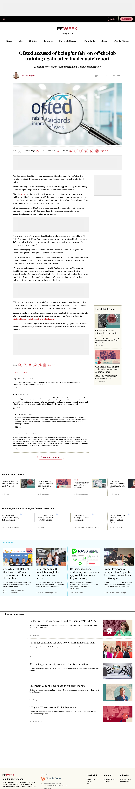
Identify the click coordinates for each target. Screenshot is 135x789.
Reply (18, 388)
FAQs (89, 783)
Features (48, 41)
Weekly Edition (121, 41)
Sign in (112, 19)
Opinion (33, 41)
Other (104, 41)
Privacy (89, 781)
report (23, 194)
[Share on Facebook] (76, 151)
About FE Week (109, 779)
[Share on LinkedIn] (86, 151)
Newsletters (124, 781)
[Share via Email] (91, 151)
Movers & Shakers (68, 41)
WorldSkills (89, 41)
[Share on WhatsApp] (71, 151)
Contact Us (91, 779)
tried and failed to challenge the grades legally (33, 319)
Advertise (106, 781)
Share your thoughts (50, 457)
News (9, 41)
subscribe (126, 19)
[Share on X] (81, 151)
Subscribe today (125, 779)
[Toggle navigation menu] (4, 19)
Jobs (20, 41)
